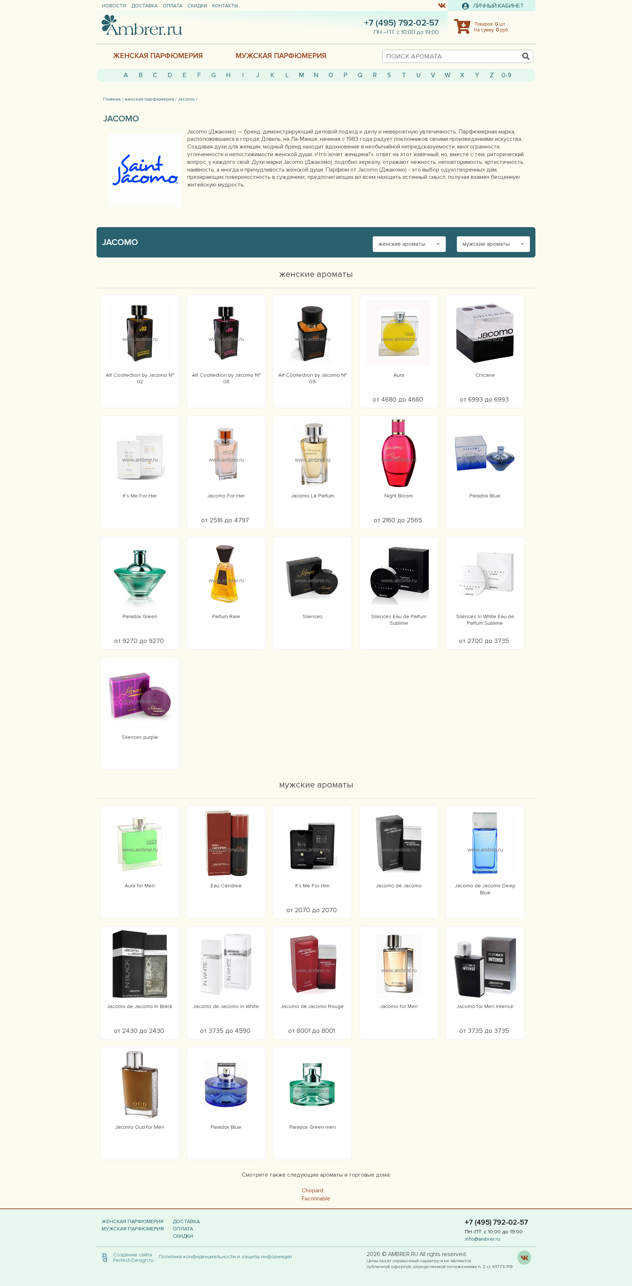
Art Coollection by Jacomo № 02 (140, 378)
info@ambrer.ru (482, 1239)
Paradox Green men (312, 1127)
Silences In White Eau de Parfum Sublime (485, 619)
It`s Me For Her (140, 496)
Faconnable (316, 1198)
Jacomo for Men (399, 1006)
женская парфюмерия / (150, 99)
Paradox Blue (485, 496)
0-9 (506, 75)
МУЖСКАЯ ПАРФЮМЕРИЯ (281, 56)
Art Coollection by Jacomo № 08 (226, 378)
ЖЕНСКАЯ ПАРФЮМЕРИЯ (158, 56)
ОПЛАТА (173, 6)
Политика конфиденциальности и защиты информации (227, 1256)
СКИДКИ (197, 6)
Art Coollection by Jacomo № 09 (312, 378)
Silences (312, 616)
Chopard (312, 1190)
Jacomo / (188, 99)
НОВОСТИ (114, 6)
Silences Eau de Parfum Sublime (398, 619)
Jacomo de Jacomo (399, 886)
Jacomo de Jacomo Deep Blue (485, 889)
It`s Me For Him (312, 886)
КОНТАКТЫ (225, 6)
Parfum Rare (226, 616)
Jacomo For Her (226, 496)
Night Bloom (398, 496)
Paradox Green (140, 616)
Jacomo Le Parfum (312, 496)
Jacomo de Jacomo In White (226, 1006)
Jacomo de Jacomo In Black (139, 1006)
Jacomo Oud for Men (139, 1127)
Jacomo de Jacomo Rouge (312, 1006)
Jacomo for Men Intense (485, 1006)
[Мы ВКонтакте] (442, 5)
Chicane (485, 375)
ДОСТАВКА (144, 6)
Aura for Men (140, 886)
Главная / (113, 99)
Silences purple (140, 737)
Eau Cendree (226, 886)
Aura (399, 375)
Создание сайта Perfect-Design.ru (133, 1257)
